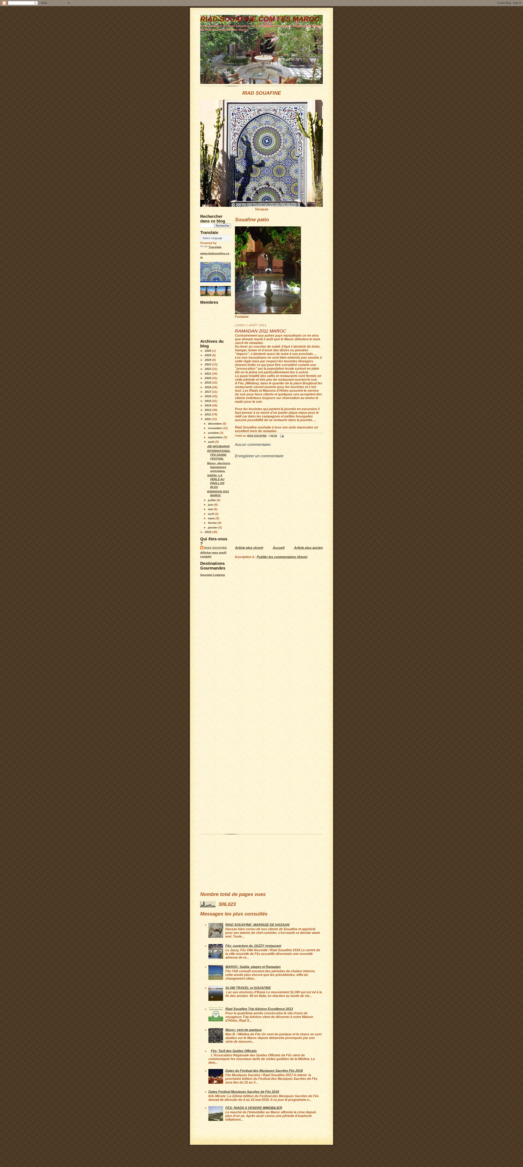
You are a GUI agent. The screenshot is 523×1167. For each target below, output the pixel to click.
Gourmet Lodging (212, 574)
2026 (208, 350)
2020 (208, 378)
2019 (208, 382)
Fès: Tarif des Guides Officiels (234, 1051)
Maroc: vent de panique (243, 1030)
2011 (208, 419)
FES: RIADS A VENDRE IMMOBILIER (253, 1108)
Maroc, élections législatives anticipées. (218, 467)
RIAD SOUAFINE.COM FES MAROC (259, 19)
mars (212, 518)
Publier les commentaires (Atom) (282, 557)
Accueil (278, 548)
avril (211, 513)
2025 (208, 355)
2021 (208, 373)
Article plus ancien (308, 548)
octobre (214, 432)
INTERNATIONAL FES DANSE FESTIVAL (218, 454)
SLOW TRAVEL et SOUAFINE (248, 988)
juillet (212, 500)
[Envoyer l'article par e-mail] (281, 435)
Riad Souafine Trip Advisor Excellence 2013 (259, 1009)
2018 (208, 387)
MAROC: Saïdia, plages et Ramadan (253, 967)
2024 (208, 360)
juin (211, 504)
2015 (208, 401)
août (211, 441)
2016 (208, 396)
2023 (208, 364)
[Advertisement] (212, 641)
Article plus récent (249, 548)
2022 (208, 368)
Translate (214, 247)
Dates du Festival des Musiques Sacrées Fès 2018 (264, 1070)
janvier (213, 527)
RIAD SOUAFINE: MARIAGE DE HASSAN (257, 925)
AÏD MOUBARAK (218, 446)
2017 (208, 391)
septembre (216, 437)
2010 (208, 532)
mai (211, 509)
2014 (208, 405)
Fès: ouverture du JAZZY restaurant (253, 946)
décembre (215, 423)
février (213, 522)
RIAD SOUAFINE (215, 547)
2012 (208, 414)
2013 (208, 410)
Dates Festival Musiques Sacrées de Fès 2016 (243, 1092)
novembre (215, 428)
